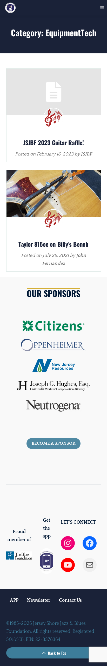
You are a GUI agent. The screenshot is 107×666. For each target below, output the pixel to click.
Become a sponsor (53, 443)
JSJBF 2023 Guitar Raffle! (53, 142)
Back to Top (56, 653)
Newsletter (38, 600)
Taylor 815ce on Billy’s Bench (53, 244)
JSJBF (86, 154)
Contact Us (70, 600)
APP (14, 600)
